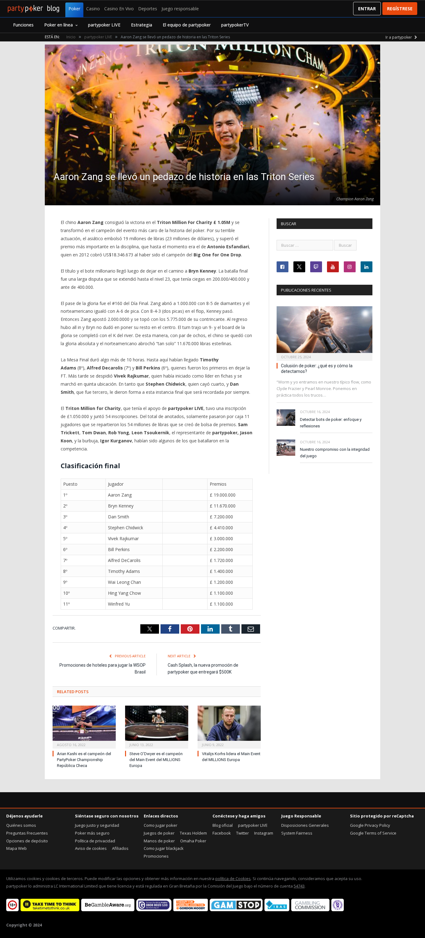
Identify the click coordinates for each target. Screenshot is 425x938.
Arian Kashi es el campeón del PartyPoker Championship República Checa (84, 759)
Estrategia (141, 25)
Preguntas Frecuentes (27, 833)
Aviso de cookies (91, 848)
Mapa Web (16, 848)
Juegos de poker (159, 833)
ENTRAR (367, 9)
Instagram (263, 833)
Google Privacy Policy (370, 825)
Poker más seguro (92, 833)
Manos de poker (159, 841)
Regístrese (400, 9)
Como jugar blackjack (164, 848)
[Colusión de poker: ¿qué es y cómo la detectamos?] (324, 331)
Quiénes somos (21, 825)
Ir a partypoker (399, 37)
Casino (93, 9)
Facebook (222, 833)
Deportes (147, 9)
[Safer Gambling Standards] (337, 909)
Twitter (242, 833)
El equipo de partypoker (187, 25)
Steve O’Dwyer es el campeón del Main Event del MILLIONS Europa (156, 759)
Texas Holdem (193, 833)
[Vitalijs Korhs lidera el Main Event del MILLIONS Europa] (229, 726)
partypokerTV (235, 25)
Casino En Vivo (119, 9)
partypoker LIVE (104, 25)
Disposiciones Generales (305, 825)
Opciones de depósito (27, 841)
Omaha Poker (193, 841)
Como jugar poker (160, 825)
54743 (299, 886)
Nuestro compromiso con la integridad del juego (335, 452)
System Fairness (296, 833)
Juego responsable (180, 9)
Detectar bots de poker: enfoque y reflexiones (331, 422)
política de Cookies (233, 878)
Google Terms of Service (373, 833)
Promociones (156, 856)
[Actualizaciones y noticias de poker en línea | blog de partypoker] (33, 8)
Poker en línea (58, 25)
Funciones (23, 25)
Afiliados (120, 848)
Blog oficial (223, 825)
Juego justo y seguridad (97, 825)
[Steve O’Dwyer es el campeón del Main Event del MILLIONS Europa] (156, 726)
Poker (74, 9)
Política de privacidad (95, 841)
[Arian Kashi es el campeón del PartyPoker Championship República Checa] (84, 726)
